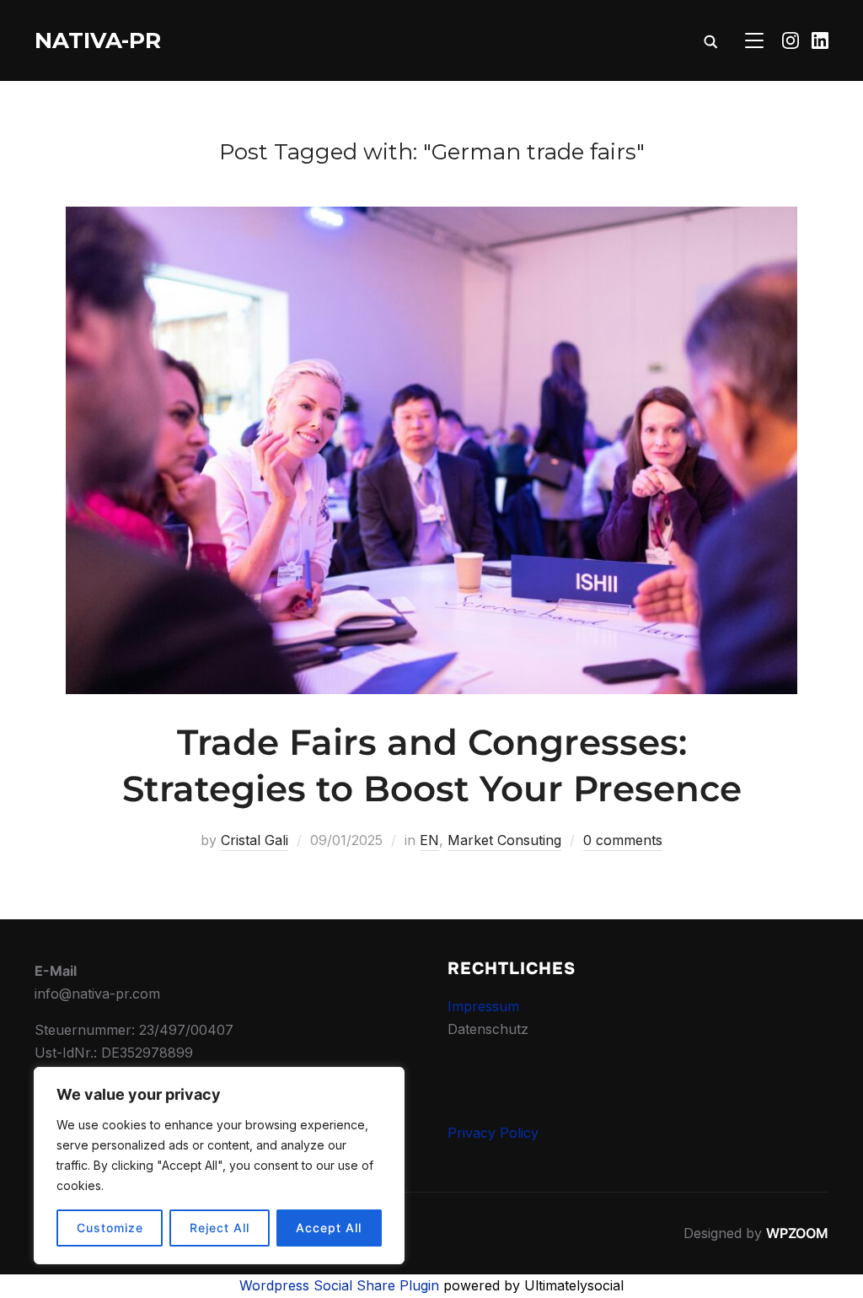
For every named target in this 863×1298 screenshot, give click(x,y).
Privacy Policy (493, 1132)
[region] (219, 1165)
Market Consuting (504, 840)
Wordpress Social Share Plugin (341, 1285)
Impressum (483, 1006)
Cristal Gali (254, 840)
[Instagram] (790, 40)
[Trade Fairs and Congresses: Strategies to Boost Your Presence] (431, 217)
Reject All (219, 1227)
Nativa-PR (98, 40)
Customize (110, 1227)
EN (429, 840)
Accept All (329, 1227)
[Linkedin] (820, 40)
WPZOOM (797, 1233)
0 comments (622, 840)
